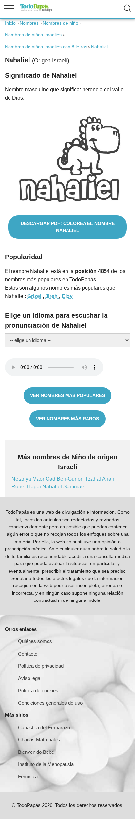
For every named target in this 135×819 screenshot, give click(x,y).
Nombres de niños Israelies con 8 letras (46, 46)
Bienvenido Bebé (36, 752)
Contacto (27, 654)
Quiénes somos (35, 641)
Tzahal (93, 479)
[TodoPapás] (36, 10)
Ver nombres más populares (67, 395)
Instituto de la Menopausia (46, 764)
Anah (108, 479)
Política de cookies (38, 690)
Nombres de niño (60, 23)
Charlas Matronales (39, 739)
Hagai (34, 486)
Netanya (21, 479)
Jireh (52, 296)
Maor (39, 479)
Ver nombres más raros (67, 418)
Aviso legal (29, 678)
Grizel (35, 296)
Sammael (74, 486)
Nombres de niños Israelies (33, 34)
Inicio (10, 23)
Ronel (19, 486)
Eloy (67, 296)
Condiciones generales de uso (50, 703)
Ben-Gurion (71, 479)
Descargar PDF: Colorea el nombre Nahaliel (68, 227)
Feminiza (28, 776)
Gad (51, 479)
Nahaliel (52, 486)
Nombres (29, 23)
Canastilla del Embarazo (44, 727)
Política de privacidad (41, 666)
